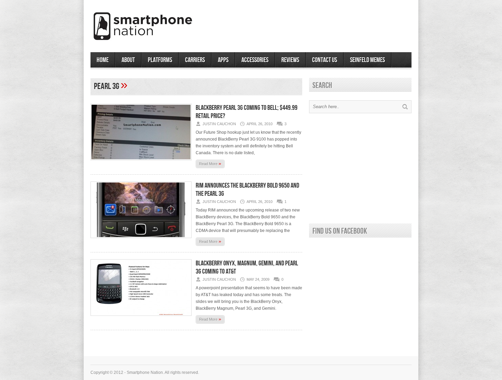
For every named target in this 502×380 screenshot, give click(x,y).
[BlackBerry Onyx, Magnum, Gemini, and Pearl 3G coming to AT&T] (141, 318)
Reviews (290, 60)
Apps (223, 60)
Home (103, 60)
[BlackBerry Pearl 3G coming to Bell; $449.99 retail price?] (141, 162)
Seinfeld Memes (367, 60)
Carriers (195, 60)
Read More (210, 163)
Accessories (254, 60)
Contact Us (324, 60)
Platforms (160, 60)
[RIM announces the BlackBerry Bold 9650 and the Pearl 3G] (141, 240)
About (128, 60)
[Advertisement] (332, 23)
